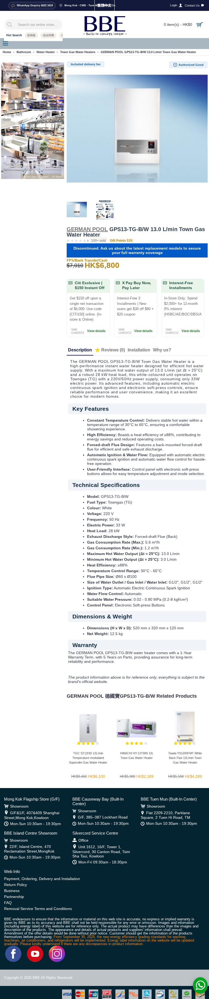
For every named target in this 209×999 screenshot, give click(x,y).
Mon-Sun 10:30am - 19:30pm (35, 824)
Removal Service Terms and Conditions (38, 908)
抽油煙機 (48, 35)
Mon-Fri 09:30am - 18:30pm (102, 862)
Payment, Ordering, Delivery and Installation (42, 879)
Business (12, 890)
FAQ (8, 902)
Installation (139, 350)
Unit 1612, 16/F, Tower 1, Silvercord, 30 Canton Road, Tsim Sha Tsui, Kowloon (101, 851)
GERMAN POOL (87, 229)
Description (80, 350)
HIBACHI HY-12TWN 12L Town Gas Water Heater (136, 755)
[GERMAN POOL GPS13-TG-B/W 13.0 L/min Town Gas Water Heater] (137, 129)
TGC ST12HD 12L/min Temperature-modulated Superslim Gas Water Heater (88, 758)
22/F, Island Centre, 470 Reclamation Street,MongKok (29, 848)
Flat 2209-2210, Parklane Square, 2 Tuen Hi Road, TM (165, 815)
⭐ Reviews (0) (110, 350)
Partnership (14, 896)
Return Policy (15, 884)
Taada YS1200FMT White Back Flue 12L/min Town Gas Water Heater (185, 758)
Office (83, 840)
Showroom (19, 806)
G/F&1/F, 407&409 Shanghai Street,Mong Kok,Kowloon (31, 815)
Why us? (162, 350)
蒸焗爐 (31, 35)
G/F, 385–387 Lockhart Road (103, 817)
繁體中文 (104, 5)
